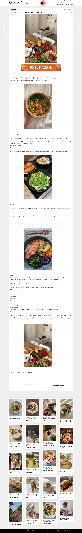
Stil (53, 4)
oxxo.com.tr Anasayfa (70, 0)
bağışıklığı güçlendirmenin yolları (48, 383)
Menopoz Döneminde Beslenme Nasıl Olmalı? (48, 444)
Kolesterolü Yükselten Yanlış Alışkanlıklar (65, 518)
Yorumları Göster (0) (69, 9)
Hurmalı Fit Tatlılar (66, 494)
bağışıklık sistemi (28, 384)
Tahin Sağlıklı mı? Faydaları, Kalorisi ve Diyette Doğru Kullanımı (15, 446)
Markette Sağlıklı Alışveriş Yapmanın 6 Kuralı (48, 469)
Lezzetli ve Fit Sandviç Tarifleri (66, 470)
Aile (72, 4)
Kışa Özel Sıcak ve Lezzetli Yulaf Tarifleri (31, 496)
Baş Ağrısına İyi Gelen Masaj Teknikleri (15, 524)
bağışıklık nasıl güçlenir (20, 383)
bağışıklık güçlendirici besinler (33, 383)
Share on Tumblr (20, 9)
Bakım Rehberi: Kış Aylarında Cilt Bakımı (32, 522)
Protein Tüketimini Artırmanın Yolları (15, 418)
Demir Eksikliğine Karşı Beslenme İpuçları (48, 522)
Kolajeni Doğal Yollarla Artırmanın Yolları (49, 419)
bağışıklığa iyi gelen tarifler (17, 384)
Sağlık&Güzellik (59, 4)
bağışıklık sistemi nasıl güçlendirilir (52, 384)
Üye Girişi (62, 0)
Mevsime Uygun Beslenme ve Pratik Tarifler (66, 446)
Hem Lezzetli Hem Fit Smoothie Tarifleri (31, 471)
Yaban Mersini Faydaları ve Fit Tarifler (66, 421)
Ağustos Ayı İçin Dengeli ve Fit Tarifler (32, 419)
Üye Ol (65, 0)
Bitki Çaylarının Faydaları (48, 496)
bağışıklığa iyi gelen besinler (63, 383)
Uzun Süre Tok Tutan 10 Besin (15, 471)
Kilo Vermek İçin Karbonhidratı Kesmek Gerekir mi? (15, 496)
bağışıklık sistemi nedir (38, 384)
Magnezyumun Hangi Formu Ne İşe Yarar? (31, 446)
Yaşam (67, 4)
